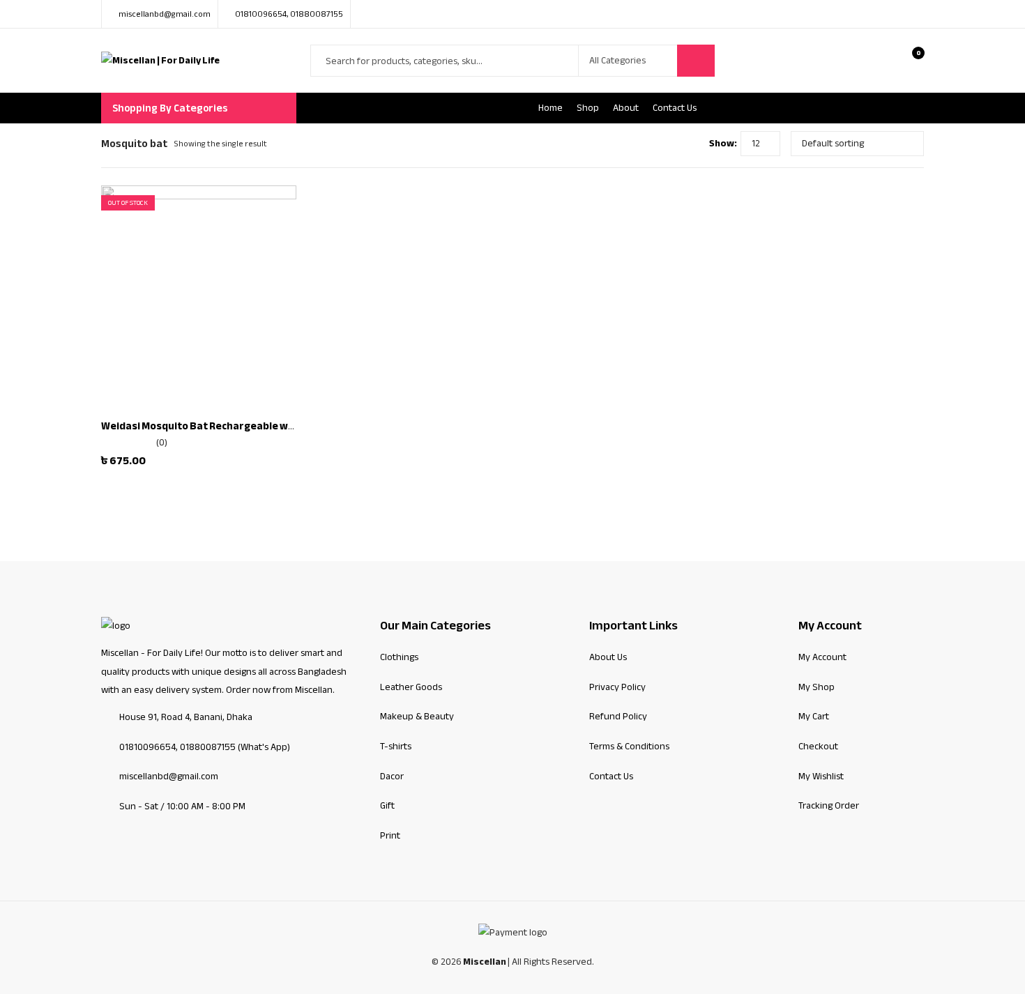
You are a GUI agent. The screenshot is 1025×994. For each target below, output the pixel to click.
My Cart (813, 716)
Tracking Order (828, 805)
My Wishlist (821, 776)
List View (693, 143)
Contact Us (611, 776)
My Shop (816, 687)
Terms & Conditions (629, 746)
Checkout (818, 746)
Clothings (399, 657)
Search (696, 61)
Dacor (392, 776)
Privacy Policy (617, 687)
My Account (822, 657)
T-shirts (395, 746)
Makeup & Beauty (417, 716)
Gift (387, 805)
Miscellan (484, 962)
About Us (608, 657)
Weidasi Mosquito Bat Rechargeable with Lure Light (227, 426)
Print (390, 835)
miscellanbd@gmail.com (168, 776)
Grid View (672, 143)
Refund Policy (618, 716)
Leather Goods (411, 687)
